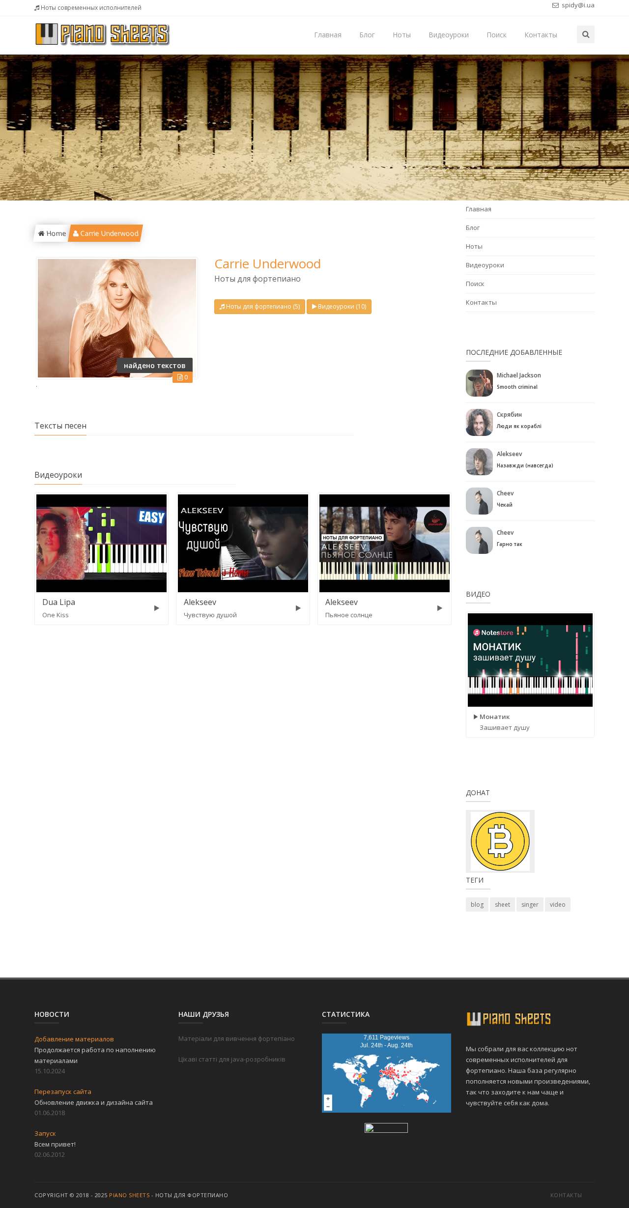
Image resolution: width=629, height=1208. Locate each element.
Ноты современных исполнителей (90, 7)
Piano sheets (129, 1195)
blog (477, 904)
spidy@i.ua (577, 4)
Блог (367, 34)
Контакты (540, 34)
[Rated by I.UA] (386, 1129)
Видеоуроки (449, 34)
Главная (328, 34)
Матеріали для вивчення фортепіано (236, 1038)
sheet (502, 904)
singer (530, 904)
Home (55, 233)
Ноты (402, 34)
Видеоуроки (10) (342, 306)
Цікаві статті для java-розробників (232, 1059)
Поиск (496, 34)
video (558, 904)
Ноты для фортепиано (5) (263, 306)
